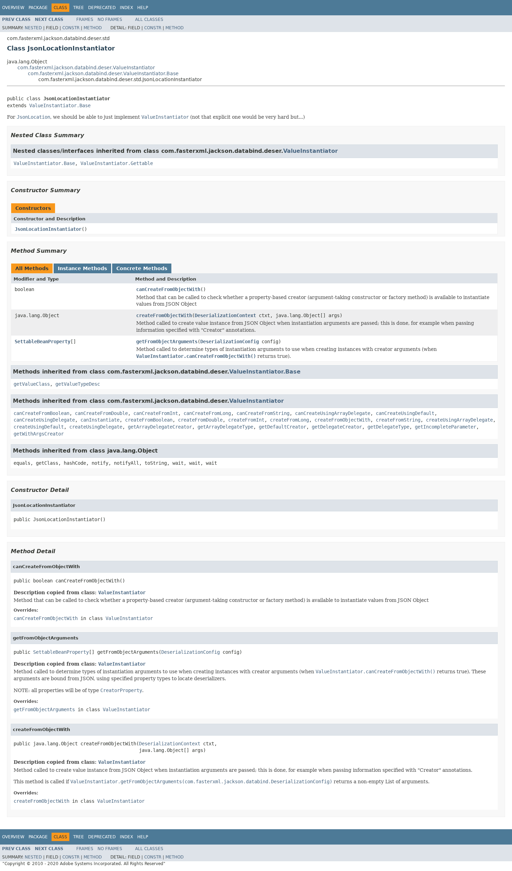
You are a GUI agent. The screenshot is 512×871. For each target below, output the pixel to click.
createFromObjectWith (164, 315)
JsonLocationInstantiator (48, 229)
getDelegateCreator (337, 427)
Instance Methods (82, 268)
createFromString (398, 420)
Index (126, 7)
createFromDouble (200, 420)
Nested (33, 27)
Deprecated (102, 7)
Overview (13, 7)
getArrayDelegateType (225, 427)
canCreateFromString (262, 413)
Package (38, 7)
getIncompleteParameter (445, 427)
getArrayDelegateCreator (160, 427)
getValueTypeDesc (77, 384)
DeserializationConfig (229, 341)
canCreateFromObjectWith (168, 289)
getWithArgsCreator (39, 434)
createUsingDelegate (95, 427)
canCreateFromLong (207, 413)
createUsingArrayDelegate (459, 420)
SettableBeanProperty (42, 341)
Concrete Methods (141, 268)
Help (142, 7)
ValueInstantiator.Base (60, 105)
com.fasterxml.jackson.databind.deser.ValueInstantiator (86, 67)
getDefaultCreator (282, 427)
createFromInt (246, 420)
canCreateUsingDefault (405, 413)
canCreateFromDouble (101, 413)
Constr (70, 27)
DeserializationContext (225, 315)
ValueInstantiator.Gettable (116, 163)
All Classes (149, 19)
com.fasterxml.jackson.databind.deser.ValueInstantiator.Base (103, 73)
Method (93, 27)
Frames (84, 19)
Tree (78, 7)
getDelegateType (388, 427)
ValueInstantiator (310, 151)
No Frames (110, 19)
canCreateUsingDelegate (44, 420)
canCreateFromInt (155, 413)
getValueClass (32, 384)
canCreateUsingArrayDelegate (332, 413)
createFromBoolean (148, 420)
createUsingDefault (39, 427)
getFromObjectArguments (166, 341)
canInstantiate (99, 420)
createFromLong (289, 420)
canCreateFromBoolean (41, 413)
